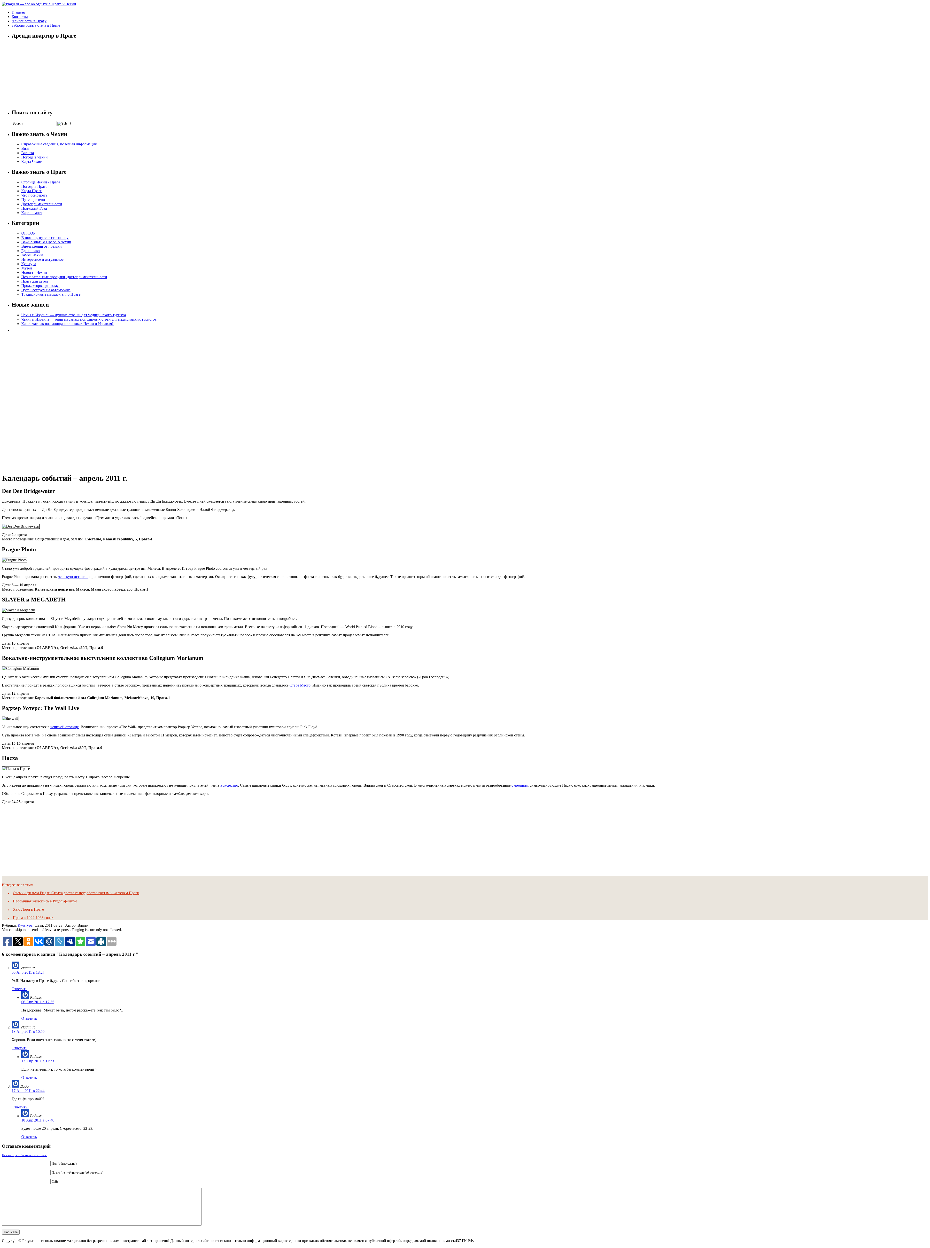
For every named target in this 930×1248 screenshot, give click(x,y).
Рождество (229, 785)
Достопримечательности (41, 204)
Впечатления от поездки (41, 246)
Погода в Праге (34, 186)
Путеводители (33, 199)
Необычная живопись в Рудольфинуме (45, 901)
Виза (25, 148)
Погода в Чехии (34, 157)
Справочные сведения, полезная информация (59, 144)
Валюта (27, 153)
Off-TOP (28, 233)
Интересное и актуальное (42, 259)
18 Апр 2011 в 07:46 (37, 1120)
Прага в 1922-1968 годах (33, 918)
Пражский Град (34, 208)
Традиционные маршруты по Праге (50, 294)
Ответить (19, 989)
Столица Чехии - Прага (40, 182)
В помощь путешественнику (45, 238)
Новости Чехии (34, 272)
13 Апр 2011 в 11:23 (37, 1061)
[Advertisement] (48, 401)
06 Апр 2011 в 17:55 (37, 1002)
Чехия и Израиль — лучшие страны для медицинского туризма (73, 315)
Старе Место (299, 685)
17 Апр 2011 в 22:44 (28, 1091)
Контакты (20, 17)
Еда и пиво (30, 251)
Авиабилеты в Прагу (29, 21)
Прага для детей (34, 281)
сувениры (520, 785)
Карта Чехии (31, 161)
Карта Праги (31, 191)
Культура (28, 264)
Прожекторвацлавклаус (40, 286)
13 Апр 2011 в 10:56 (28, 1031)
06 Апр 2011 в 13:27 (28, 972)
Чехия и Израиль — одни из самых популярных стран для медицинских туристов (89, 319)
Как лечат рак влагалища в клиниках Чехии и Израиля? (67, 324)
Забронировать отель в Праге (36, 25)
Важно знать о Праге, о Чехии (46, 242)
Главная (18, 12)
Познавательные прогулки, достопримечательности (64, 277)
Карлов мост (31, 213)
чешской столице (64, 727)
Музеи (26, 268)
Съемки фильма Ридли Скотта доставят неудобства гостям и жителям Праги (76, 893)
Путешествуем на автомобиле (45, 290)
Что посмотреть (34, 195)
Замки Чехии (32, 255)
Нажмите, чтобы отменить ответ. (24, 1155)
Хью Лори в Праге (28, 909)
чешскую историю (73, 577)
